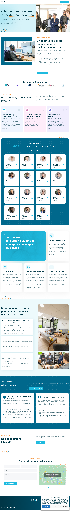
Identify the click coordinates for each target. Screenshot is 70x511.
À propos (19, 1)
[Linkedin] (48, 487)
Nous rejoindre (49, 1)
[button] (67, 497)
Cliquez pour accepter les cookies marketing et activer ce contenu (52, 475)
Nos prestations (26, 1)
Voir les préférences (64, 506)
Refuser (54, 506)
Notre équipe (34, 1)
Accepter (46, 506)
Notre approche (41, 1)
